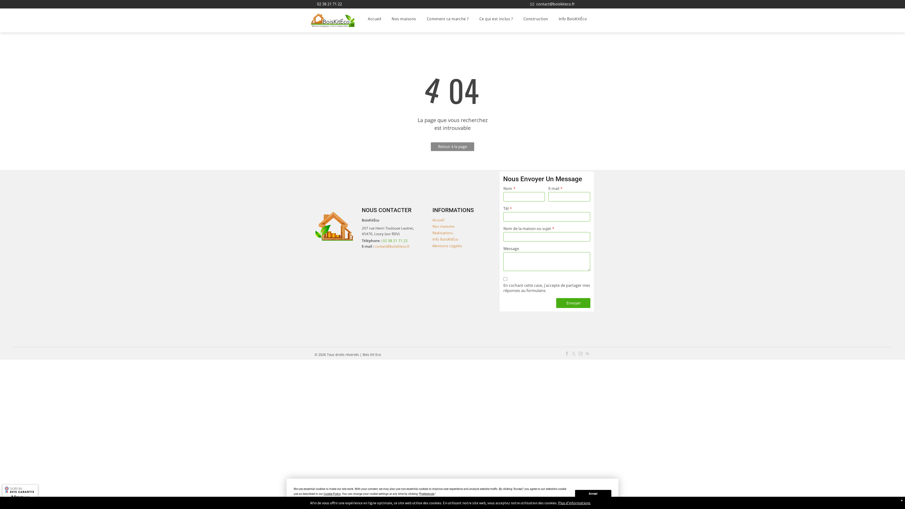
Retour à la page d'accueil (452, 147)
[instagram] (581, 354)
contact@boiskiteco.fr (555, 4)
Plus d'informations (574, 503)
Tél (506, 208)
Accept (593, 493)
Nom (507, 188)
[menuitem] (376, 19)
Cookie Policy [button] (332, 494)
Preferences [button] (427, 494)
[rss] (587, 354)
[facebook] (567, 354)
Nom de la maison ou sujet (527, 228)
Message (511, 248)
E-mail (553, 188)
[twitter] (574, 354)
